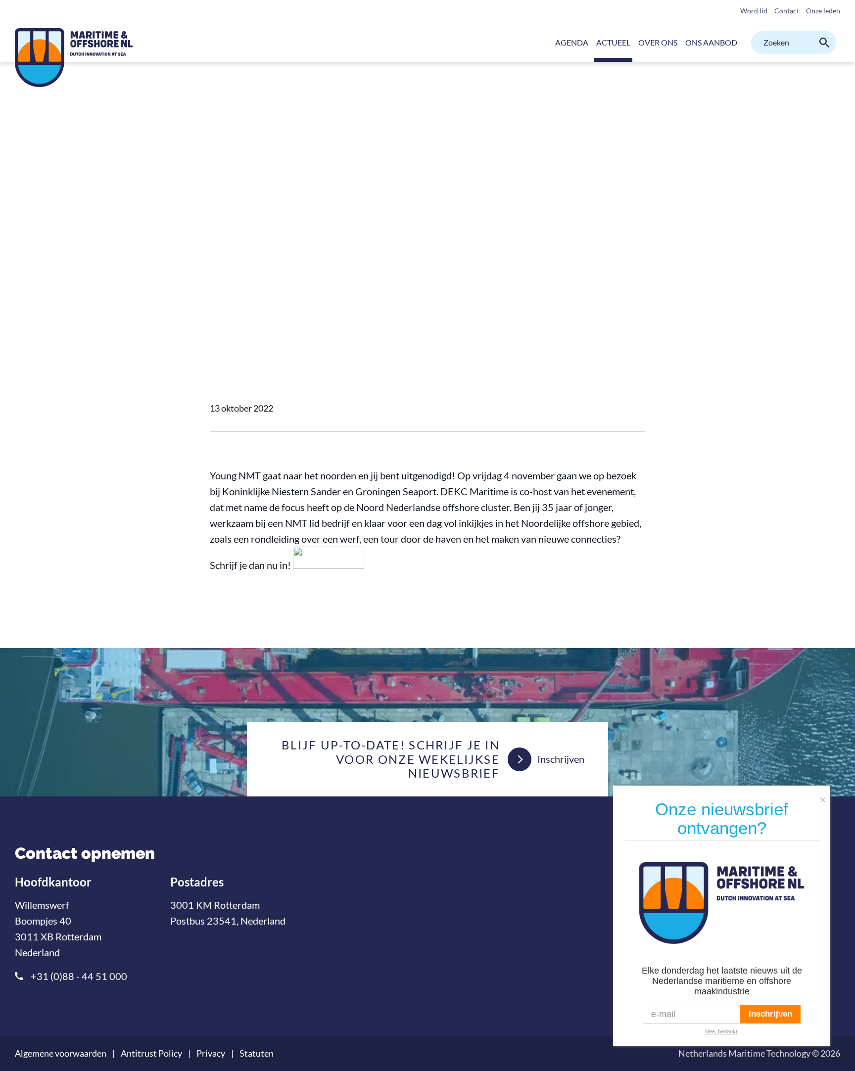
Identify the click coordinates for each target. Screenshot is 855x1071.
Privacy (210, 1053)
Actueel (255, 217)
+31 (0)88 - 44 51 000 (79, 976)
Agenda (571, 42)
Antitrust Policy (151, 1053)
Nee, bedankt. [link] (722, 1031)
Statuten (256, 1053)
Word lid (753, 10)
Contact (786, 10)
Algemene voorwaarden (60, 1053)
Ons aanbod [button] (711, 42)
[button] (825, 796)
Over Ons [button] (657, 42)
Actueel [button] (613, 42)
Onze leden (823, 10)
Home (220, 217)
